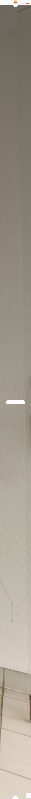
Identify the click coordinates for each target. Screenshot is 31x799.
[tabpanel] (15, 402)
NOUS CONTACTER (15, 419)
